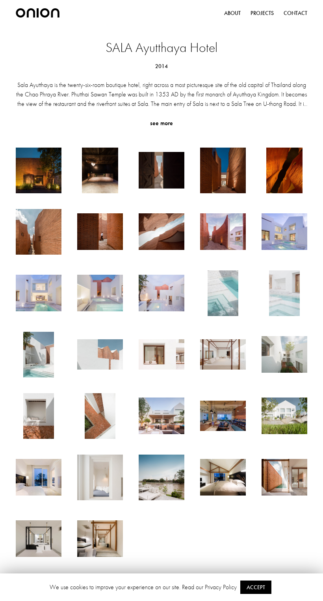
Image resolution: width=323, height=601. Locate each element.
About (232, 13)
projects (262, 13)
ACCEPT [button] (256, 587)
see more (161, 123)
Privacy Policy (221, 587)
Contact (295, 13)
